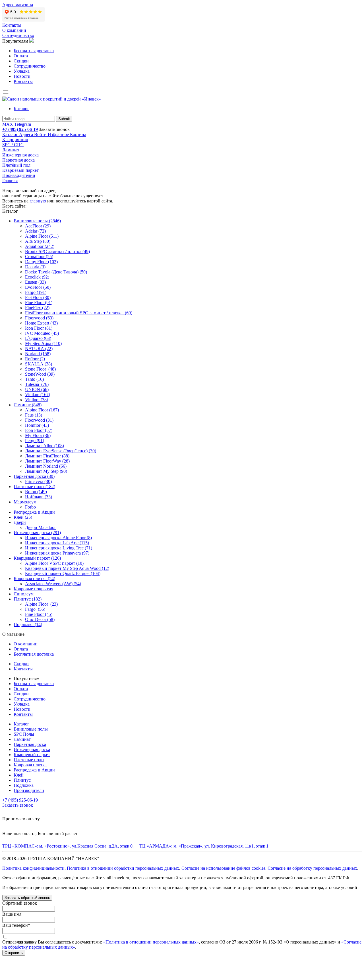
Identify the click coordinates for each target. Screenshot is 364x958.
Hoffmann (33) (38, 496)
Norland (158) (38, 353)
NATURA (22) (39, 348)
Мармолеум (25, 501)
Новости (22, 76)
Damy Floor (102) (41, 261)
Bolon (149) (36, 491)
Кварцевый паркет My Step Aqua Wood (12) (67, 568)
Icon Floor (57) (38, 430)
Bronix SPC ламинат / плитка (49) (57, 251)
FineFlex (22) (37, 307)
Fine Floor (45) (38, 614)
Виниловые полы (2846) (37, 220)
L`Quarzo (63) (38, 338)
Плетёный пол (16, 165)
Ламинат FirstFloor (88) (47, 455)
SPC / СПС (13, 144)
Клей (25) (23, 517)
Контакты (11, 25)
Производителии (18, 175)
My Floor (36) (38, 435)
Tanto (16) (34, 379)
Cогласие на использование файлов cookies (223, 868)
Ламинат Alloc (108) (44, 445)
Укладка (22, 71)
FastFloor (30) (38, 297)
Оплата (21, 55)
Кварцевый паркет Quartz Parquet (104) (62, 573)
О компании (14, 30)
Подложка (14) (28, 624)
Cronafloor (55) (39, 256)
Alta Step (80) (37, 241)
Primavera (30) (38, 481)
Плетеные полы (29, 759)
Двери (20, 522)
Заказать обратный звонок (27, 898)
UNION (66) (37, 389)
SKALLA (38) (38, 363)
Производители (29, 790)
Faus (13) (33, 415)
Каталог (21, 108)
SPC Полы (24, 734)
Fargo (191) (35, 292)
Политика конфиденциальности (33, 868)
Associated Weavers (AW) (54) (53, 583)
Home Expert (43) (41, 323)
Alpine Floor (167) (42, 409)
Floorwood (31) (39, 420)
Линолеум (24, 593)
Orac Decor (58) (40, 619)
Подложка (24, 785)
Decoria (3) (35, 266)
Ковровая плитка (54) (34, 578)
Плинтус (22, 780)
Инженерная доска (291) (37, 532)
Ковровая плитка (30, 764)
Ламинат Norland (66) (46, 466)
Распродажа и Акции (34, 512)
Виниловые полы (31, 729)
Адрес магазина (17, 4)
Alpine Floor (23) (41, 604)
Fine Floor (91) (38, 302)
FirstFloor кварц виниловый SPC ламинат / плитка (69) (78, 312)
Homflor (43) (37, 425)
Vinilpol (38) (36, 399)
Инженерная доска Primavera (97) (57, 553)
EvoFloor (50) (38, 287)
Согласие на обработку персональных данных (312, 868)
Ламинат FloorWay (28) (47, 461)
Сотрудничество (18, 35)
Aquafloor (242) (39, 246)
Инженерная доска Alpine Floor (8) (58, 537)
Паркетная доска (18, 160)
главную (38, 200)
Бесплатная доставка (34, 50)
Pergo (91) (34, 440)
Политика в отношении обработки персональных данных (123, 868)
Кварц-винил (15, 139)
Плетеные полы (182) (34, 486)
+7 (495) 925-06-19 (20, 129)
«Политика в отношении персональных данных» (151, 942)
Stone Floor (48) (40, 369)
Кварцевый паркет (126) (37, 558)
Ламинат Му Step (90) (46, 471)
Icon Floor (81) (38, 328)
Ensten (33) (35, 282)
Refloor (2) (35, 358)
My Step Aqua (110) (43, 343)
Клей (19, 775)
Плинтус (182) (28, 599)
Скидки (21, 60)
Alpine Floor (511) (42, 236)
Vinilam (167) (37, 394)
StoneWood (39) (40, 374)
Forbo (30, 507)
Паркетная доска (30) (34, 476)
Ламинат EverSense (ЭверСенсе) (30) (60, 450)
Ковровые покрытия (33, 588)
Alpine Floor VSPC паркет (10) (54, 563)
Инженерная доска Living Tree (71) (58, 547)
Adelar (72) (35, 231)
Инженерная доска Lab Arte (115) (57, 542)
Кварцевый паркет (20, 170)
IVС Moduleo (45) (42, 333)
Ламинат (10, 149)
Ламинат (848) (28, 404)
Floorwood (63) (39, 317)
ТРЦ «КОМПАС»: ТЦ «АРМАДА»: (135, 846)
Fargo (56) (35, 609)
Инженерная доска (20, 154)
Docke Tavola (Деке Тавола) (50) (56, 271)
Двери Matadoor (40, 527)
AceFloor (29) (38, 225)
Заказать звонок (54, 129)
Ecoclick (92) (37, 277)
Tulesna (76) (37, 384)
